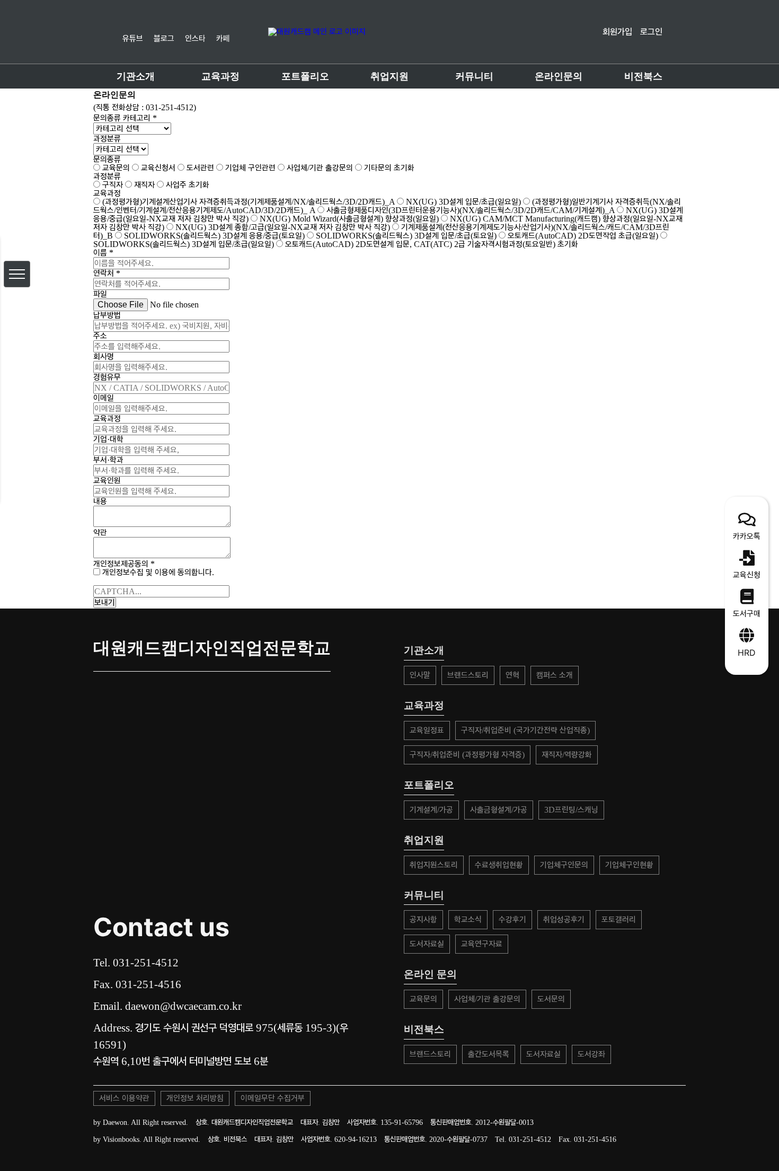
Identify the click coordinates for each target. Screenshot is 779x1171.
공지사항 (423, 919)
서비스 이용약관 (124, 1098)
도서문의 (551, 999)
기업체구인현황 (629, 865)
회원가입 (617, 31)
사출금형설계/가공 (498, 810)
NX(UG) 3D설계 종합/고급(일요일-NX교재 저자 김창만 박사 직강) (282, 227)
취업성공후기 (564, 919)
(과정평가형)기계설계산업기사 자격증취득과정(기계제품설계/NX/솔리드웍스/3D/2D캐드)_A (248, 202)
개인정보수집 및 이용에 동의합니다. (157, 572)
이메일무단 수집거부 (273, 1098)
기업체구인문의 (564, 865)
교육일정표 (427, 730)
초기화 (404, 168)
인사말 (420, 675)
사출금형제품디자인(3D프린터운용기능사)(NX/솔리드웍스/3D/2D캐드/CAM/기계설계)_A (470, 210)
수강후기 (512, 919)
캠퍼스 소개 (554, 675)
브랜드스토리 (468, 675)
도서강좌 (591, 1054)
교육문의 (115, 168)
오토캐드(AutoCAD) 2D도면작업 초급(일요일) (583, 236)
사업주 (175, 185)
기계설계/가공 (431, 810)
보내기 (104, 602)
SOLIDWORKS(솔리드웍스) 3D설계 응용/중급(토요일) (214, 236)
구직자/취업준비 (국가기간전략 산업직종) (525, 730)
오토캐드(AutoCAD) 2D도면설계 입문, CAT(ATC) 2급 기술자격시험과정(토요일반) (420, 244)
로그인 (651, 31)
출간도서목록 (488, 1054)
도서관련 (199, 168)
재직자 (143, 185)
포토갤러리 (618, 919)
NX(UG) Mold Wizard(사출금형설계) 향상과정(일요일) (349, 219)
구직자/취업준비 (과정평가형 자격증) (467, 755)
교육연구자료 (481, 944)
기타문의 (377, 168)
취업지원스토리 (434, 865)
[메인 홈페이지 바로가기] (391, 32)
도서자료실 (427, 944)
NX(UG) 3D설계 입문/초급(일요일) (463, 202)
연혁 (512, 675)
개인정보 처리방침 (195, 1098)
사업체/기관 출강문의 (319, 168)
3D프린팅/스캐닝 (571, 810)
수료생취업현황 (499, 865)
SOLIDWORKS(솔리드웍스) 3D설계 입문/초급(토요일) (406, 236)
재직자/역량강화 (567, 755)
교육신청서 (157, 168)
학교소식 (468, 919)
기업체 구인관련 (249, 168)
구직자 (111, 185)
